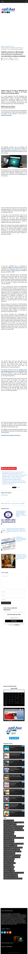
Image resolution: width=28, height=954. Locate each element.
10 (5, 698)
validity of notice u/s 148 (10, 876)
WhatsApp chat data (6, 115)
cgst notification (9, 832)
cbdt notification (9, 828)
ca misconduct (19, 822)
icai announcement (9, 853)
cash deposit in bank (10, 824)
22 (19, 700)
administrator (5, 58)
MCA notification (9, 859)
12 (11, 698)
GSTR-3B (16, 849)
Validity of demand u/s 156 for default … (16, 812)
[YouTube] (7, 932)
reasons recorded (9, 867)
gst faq (19, 847)
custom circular (9, 840)
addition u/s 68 (8, 820)
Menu (2, 1)
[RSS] (10, 932)
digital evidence (7, 503)
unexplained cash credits (10, 874)
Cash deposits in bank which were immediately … (16, 776)
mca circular (16, 857)
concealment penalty (9, 836)
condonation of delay (9, 838)
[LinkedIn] (2, 932)
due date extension (9, 843)
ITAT (12, 46)
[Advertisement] (14, 30)
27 (14, 702)
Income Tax (4, 59)
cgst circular (19, 830)
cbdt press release (9, 830)
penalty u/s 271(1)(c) (9, 863)
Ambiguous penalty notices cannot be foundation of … (14, 805)
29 (19, 702)
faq (6, 845)
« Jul (4, 706)
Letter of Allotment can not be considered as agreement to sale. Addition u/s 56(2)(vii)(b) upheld (21, 513)
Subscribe (14, 621)
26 (11, 702)
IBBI (14, 851)
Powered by (10, 624)
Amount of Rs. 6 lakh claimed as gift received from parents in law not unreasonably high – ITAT (21, 557)
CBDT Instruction (18, 826)
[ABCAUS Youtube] (13, 720)
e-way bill (20, 843)
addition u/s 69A (8, 822)
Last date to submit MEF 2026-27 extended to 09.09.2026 (14, 475)
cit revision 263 (8, 834)
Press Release (8, 865)
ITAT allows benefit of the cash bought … (15, 797)
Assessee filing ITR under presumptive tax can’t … (15, 754)
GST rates (7, 851)
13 (14, 698)
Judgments (8, 46)
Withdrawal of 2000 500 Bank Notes (13, 878)
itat (18, 855)
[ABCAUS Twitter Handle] (14, 740)
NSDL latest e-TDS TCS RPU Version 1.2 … (16, 747)
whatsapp (22, 503)
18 (8, 700)
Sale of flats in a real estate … (14, 761)
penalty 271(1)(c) (8, 861)
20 (14, 700)
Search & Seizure (15, 503)
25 (8, 702)
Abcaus (9, 952)
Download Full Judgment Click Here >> (11, 435)
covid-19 (20, 838)
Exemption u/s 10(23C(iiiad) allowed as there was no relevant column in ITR (21, 538)
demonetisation (9, 841)
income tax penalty (9, 855)
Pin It (18, 487)
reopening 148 (8, 869)
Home (3, 46)
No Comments (16, 59)
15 (19, 698)
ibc (19, 851)
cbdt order (18, 828)
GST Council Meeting (9, 847)
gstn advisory (8, 849)
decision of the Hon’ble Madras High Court (14, 370)
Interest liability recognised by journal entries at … (15, 769)
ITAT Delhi (7, 857)
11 (8, 698)
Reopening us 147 (9, 870)
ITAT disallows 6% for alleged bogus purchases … (14, 784)
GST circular (12, 845)
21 (17, 700)
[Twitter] (5, 932)
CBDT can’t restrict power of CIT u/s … (15, 790)
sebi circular (19, 872)
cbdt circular (8, 826)
